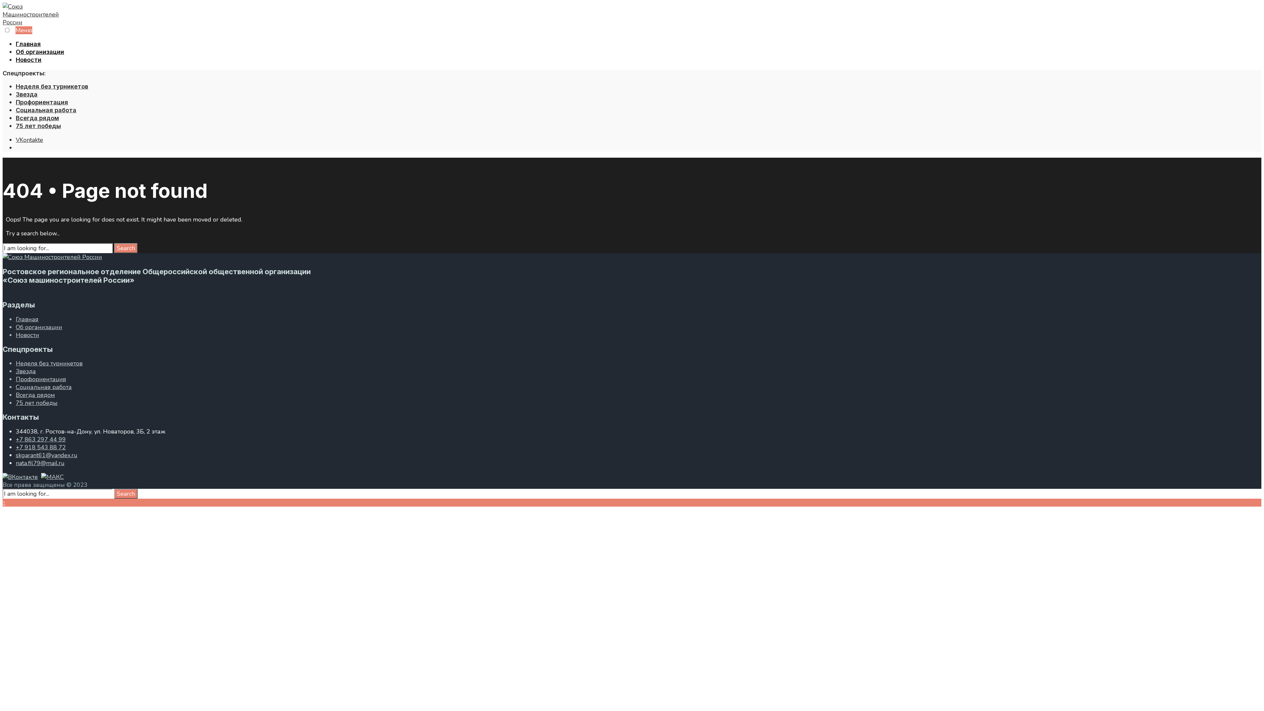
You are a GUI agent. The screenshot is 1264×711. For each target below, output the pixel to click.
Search (126, 248)
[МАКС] (52, 477)
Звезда (27, 94)
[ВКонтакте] (20, 477)
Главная (28, 43)
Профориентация (42, 102)
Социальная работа (46, 110)
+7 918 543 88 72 (41, 447)
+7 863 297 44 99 (41, 439)
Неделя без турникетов (52, 86)
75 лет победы (38, 125)
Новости (28, 59)
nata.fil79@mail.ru (40, 463)
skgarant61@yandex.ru (46, 455)
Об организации (40, 51)
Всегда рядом (37, 118)
